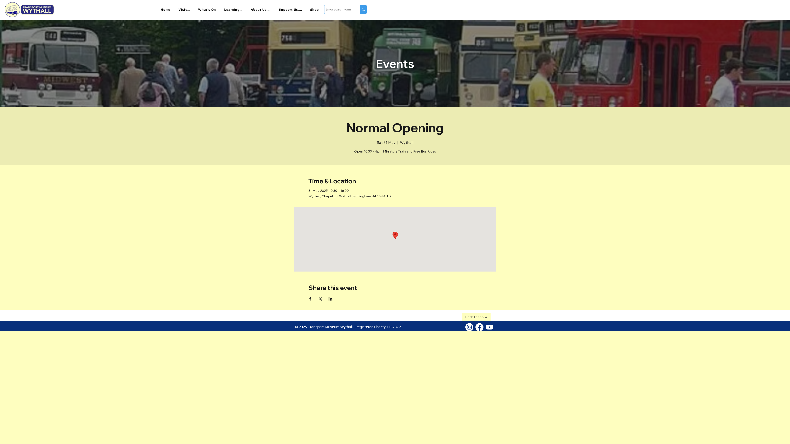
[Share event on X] (320, 299)
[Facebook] (479, 327)
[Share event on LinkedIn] (330, 299)
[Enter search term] (363, 9)
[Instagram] (469, 327)
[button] (187, 9)
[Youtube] (490, 327)
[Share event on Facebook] (310, 299)
